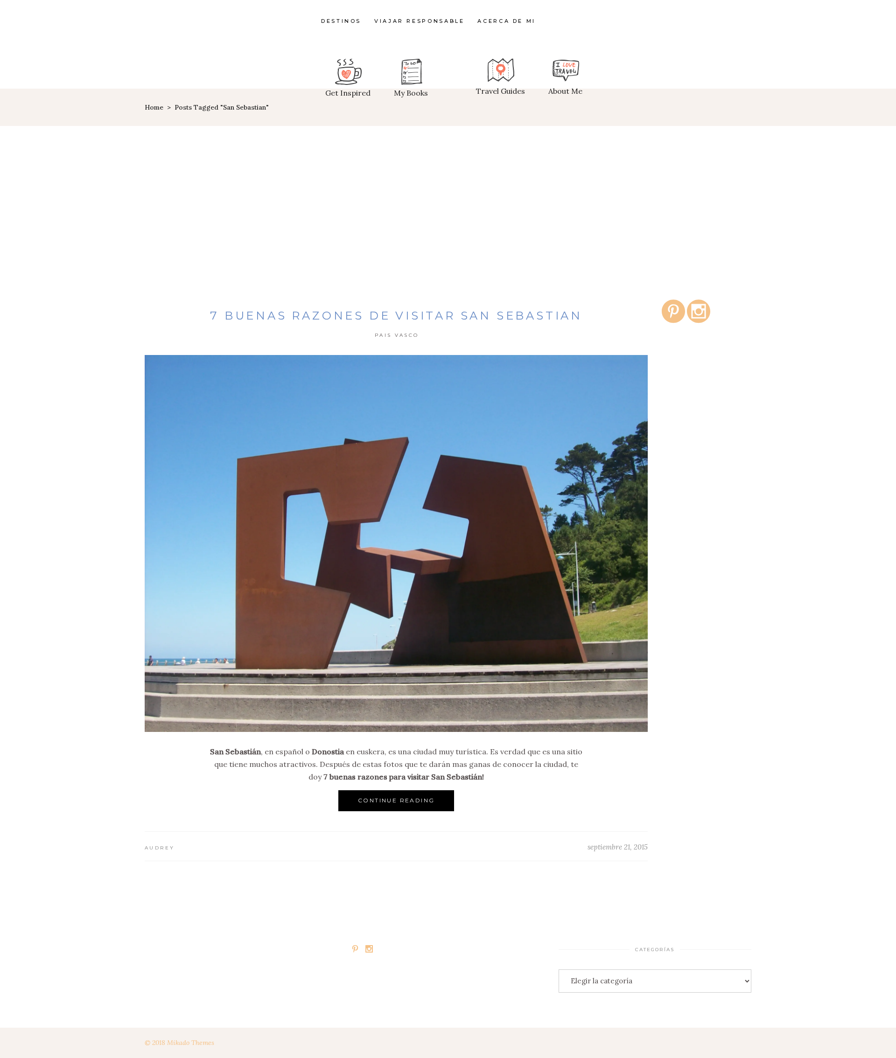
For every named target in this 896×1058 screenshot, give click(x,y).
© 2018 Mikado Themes (179, 1042)
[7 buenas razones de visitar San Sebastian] (396, 543)
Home (154, 107)
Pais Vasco (397, 335)
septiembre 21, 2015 (618, 846)
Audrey (160, 848)
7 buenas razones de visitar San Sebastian (396, 315)
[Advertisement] (448, 196)
